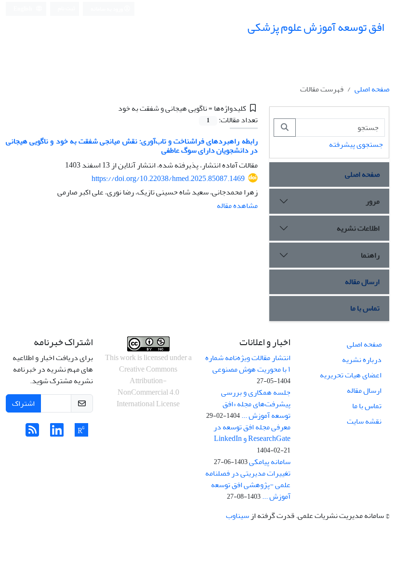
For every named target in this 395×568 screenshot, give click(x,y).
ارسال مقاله (362, 281)
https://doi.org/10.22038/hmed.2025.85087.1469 (168, 178)
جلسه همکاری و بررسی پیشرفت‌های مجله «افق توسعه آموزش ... (255, 404)
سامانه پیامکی (269, 461)
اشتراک (23, 403)
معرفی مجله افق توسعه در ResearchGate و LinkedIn (251, 433)
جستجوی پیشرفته (356, 144)
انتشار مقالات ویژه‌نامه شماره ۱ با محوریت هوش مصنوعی (247, 363)
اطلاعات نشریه (358, 228)
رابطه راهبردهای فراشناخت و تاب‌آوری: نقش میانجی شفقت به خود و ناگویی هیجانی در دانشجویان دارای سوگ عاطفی (132, 145)
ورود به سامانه (107, 8)
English (23, 8)
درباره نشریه (362, 359)
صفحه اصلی (372, 89)
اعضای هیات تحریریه (351, 375)
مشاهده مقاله (237, 205)
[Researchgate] (81, 433)
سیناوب (237, 515)
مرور (373, 201)
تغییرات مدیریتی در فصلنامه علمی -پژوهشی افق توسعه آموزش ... (247, 484)
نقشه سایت (364, 421)
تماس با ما (365, 308)
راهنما (370, 255)
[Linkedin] (56, 433)
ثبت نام (66, 8)
